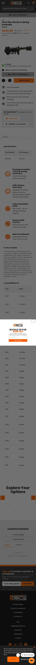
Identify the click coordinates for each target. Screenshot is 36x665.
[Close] (34, 647)
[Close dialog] (33, 321)
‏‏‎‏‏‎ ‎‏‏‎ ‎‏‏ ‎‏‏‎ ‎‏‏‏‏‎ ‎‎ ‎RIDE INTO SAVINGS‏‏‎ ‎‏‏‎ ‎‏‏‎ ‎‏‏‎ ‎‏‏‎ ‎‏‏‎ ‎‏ (18, 340)
